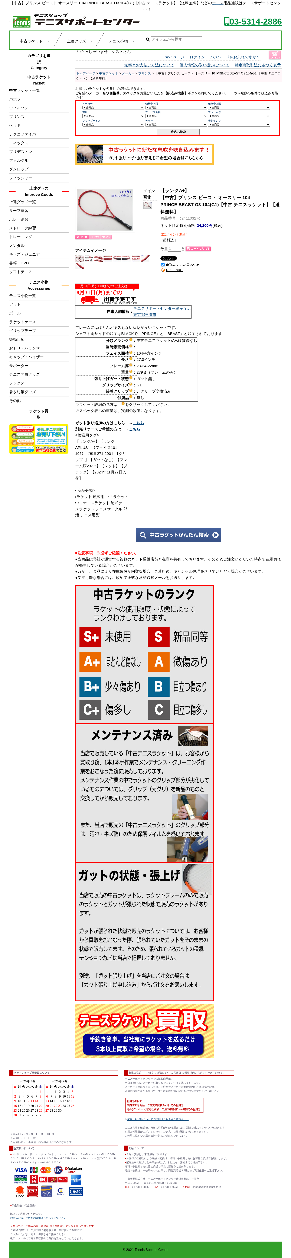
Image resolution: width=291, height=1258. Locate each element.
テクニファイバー (24, 134)
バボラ (15, 99)
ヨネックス (18, 143)
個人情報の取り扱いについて (204, 65)
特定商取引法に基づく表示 (258, 65)
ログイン (197, 57)
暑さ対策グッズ (22, 392)
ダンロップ (18, 169)
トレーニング (20, 237)
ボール (15, 313)
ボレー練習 (18, 219)
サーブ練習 (18, 210)
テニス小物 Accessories (39, 285)
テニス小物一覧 (22, 296)
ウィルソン (18, 108)
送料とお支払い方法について (149, 65)
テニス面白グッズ (24, 374)
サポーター (18, 366)
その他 (15, 401)
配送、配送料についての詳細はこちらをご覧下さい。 (158, 1119)
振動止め (16, 339)
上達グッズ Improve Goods (39, 191)
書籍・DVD (19, 263)
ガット (15, 304)
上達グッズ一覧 (22, 202)
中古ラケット (108, 73)
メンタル (16, 245)
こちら (138, 423)
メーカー (128, 73)
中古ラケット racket (40, 80)
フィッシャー (20, 178)
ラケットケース (22, 322)
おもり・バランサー (26, 348)
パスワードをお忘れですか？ (235, 57)
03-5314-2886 (255, 21)
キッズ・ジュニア (24, 254)
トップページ (85, 73)
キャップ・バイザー (26, 357)
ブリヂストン (20, 152)
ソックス (16, 383)
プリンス (16, 117)
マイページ (174, 57)
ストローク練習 (22, 228)
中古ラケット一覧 (24, 90)
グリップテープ (22, 331)
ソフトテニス (20, 272)
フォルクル (18, 160)
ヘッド (15, 125)
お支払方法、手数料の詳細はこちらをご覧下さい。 (39, 1217)
